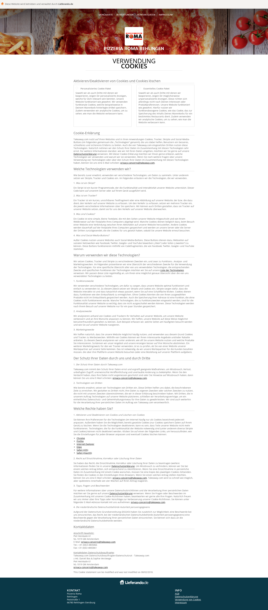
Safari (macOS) (84, 452)
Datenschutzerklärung (85, 153)
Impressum (166, 14)
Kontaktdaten (146, 14)
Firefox (80, 441)
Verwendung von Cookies (188, 599)
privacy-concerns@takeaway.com (137, 162)
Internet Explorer (85, 444)
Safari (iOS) (82, 450)
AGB (177, 593)
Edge (79, 447)
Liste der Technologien (172, 270)
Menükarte (106, 14)
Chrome (81, 438)
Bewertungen (125, 14)
